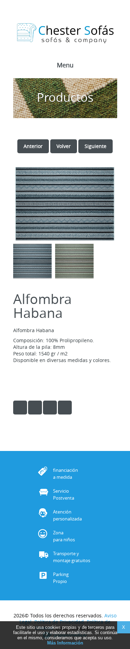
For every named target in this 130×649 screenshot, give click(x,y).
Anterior (33, 146)
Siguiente (95, 146)
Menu (65, 65)
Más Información (65, 643)
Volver (64, 146)
